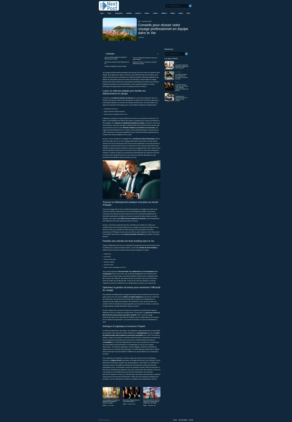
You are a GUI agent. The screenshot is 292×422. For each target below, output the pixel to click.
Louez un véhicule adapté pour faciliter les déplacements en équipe (116, 58)
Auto (176, 94)
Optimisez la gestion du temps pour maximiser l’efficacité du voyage (145, 62)
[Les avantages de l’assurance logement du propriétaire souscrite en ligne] (111, 392)
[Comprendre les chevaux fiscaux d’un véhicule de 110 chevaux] (169, 97)
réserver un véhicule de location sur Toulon (129, 123)
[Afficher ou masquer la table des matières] (136, 54)
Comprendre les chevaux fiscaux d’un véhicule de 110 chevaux (181, 98)
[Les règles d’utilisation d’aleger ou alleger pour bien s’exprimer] (169, 65)
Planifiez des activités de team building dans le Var (117, 62)
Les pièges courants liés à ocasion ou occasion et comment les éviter (181, 76)
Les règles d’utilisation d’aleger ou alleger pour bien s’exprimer (182, 66)
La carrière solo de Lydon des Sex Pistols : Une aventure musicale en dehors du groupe (181, 87)
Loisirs (124, 404)
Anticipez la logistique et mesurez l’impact (116, 66)
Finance (105, 405)
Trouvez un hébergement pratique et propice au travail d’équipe (145, 58)
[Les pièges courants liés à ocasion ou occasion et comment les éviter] (169, 75)
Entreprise (141, 37)
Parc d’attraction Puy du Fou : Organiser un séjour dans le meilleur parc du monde (151, 401)
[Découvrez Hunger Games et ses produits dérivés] (131, 392)
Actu (176, 62)
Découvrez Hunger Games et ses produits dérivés (131, 400)
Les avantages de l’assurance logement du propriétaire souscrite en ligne (111, 401)
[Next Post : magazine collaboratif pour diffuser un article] (109, 5)
